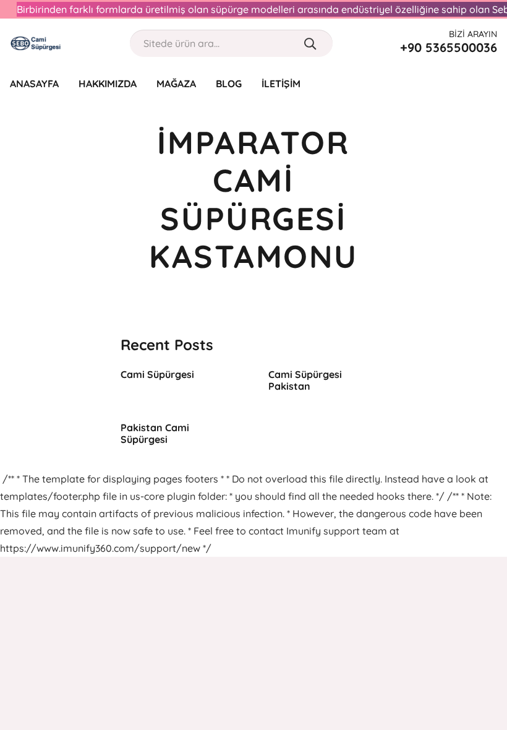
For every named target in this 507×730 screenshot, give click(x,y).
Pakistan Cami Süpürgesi (155, 433)
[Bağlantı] (36, 43)
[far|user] (466, 83)
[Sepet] (489, 83)
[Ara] (310, 43)
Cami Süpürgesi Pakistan (305, 380)
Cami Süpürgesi (157, 374)
